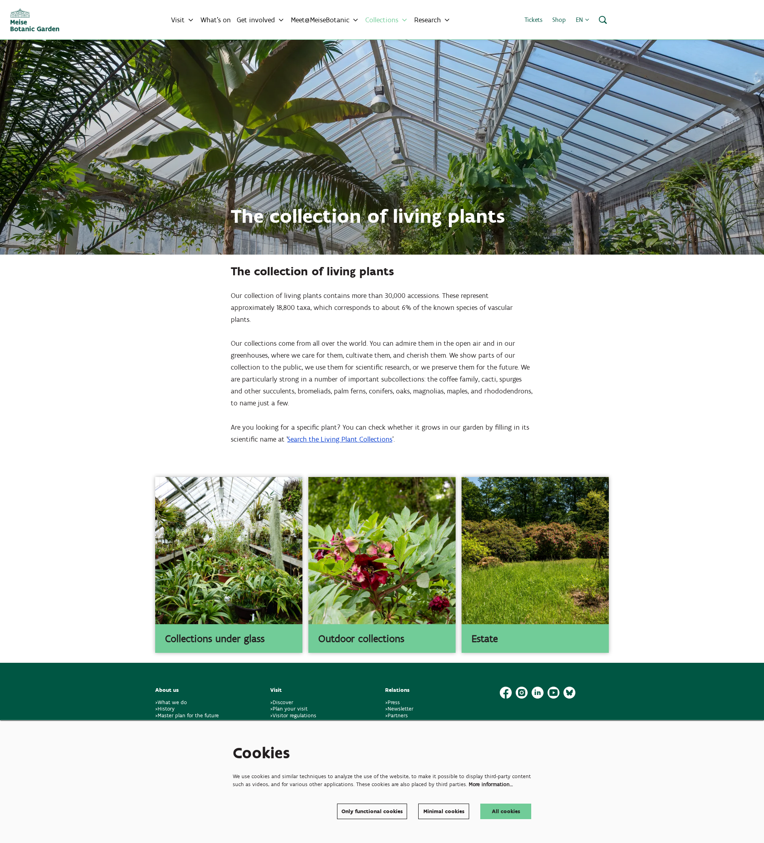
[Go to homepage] (35, 20)
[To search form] (603, 20)
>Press (392, 702)
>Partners (396, 715)
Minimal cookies (443, 811)
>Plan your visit (289, 708)
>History (165, 708)
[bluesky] (569, 693)
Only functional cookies (372, 811)
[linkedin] (538, 693)
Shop (559, 19)
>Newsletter (399, 708)
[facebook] (506, 693)
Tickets (533, 19)
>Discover (281, 702)
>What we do (172, 702)
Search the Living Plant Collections (339, 439)
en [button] (580, 19)
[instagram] (522, 693)
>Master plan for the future (187, 715)
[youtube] (553, 693)
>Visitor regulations (293, 715)
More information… (491, 784)
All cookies (506, 811)
